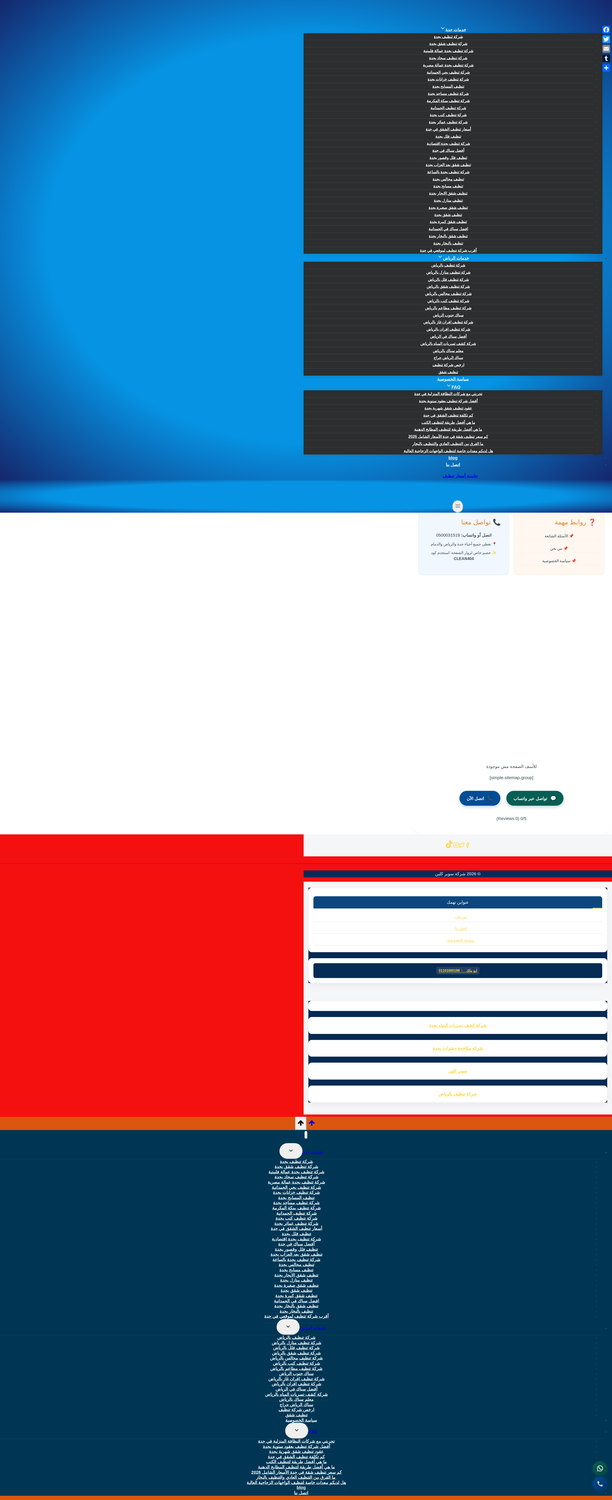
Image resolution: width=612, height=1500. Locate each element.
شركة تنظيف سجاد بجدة (448, 58)
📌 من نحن (559, 548)
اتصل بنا (453, 464)
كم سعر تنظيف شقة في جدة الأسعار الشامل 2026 (448, 437)
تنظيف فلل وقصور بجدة (448, 158)
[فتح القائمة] (458, 506)
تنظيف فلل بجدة (448, 136)
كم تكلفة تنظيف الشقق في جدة (448, 415)
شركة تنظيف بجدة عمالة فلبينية (448, 51)
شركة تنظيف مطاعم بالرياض (448, 308)
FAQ (312, 1431)
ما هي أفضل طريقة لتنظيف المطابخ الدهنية (448, 429)
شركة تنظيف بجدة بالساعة (448, 172)
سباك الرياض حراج (448, 358)
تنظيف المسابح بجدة (448, 86)
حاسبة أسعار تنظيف (460, 475)
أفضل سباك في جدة (448, 150)
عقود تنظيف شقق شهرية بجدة (448, 408)
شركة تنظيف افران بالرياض (448, 329)
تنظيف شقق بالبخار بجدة (448, 236)
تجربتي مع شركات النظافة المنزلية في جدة (448, 394)
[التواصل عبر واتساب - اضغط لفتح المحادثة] (600, 1469)
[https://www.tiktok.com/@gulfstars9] (449, 846)
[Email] (606, 49)
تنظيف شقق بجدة (448, 215)
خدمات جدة (313, 1152)
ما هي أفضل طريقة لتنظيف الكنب (448, 422)
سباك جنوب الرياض (448, 315)
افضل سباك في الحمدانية (448, 229)
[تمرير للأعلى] (311, 1124)
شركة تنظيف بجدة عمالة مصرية (448, 65)
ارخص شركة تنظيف (448, 365)
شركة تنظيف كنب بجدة (448, 115)
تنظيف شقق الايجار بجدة (448, 193)
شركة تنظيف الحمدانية (448, 108)
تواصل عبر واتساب (535, 798)
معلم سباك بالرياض (448, 351)
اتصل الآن (480, 798)
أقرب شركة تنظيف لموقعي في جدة (448, 250)
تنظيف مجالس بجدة (448, 179)
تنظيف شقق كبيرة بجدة (448, 222)
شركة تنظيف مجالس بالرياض (448, 294)
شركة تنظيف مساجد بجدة (448, 94)
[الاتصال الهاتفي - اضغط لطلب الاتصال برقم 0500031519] (600, 1484)
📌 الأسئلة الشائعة (559, 536)
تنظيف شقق (448, 372)
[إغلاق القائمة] (306, 1135)
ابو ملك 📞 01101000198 (458, 970)
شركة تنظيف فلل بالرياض (448, 279)
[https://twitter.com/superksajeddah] (461, 846)
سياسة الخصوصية (453, 379)
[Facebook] (606, 29)
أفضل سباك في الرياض (448, 336)
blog (453, 458)
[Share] (606, 68)
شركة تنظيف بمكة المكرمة (448, 101)
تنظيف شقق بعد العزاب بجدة (448, 165)
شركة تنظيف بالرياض (448, 265)
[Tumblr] (606, 58)
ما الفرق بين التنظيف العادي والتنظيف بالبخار (448, 444)
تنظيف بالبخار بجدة (448, 243)
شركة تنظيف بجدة (448, 37)
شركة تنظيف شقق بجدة (448, 44)
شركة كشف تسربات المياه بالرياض (448, 344)
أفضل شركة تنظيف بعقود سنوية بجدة (448, 401)
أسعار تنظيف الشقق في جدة (448, 129)
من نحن (461, 917)
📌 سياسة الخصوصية (559, 561)
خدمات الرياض (313, 1328)
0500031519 (448, 535)
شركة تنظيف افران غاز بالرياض (448, 322)
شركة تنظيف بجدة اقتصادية (448, 143)
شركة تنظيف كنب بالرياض (448, 301)
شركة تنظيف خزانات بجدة (448, 79)
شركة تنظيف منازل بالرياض (448, 272)
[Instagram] (456, 846)
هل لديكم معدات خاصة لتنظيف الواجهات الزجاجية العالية (448, 451)
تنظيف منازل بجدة (448, 200)
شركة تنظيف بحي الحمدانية (448, 72)
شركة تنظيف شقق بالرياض (448, 286)
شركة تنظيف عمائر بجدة (448, 122)
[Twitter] (606, 39)
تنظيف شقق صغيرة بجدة (448, 208)
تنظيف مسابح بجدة (448, 186)
